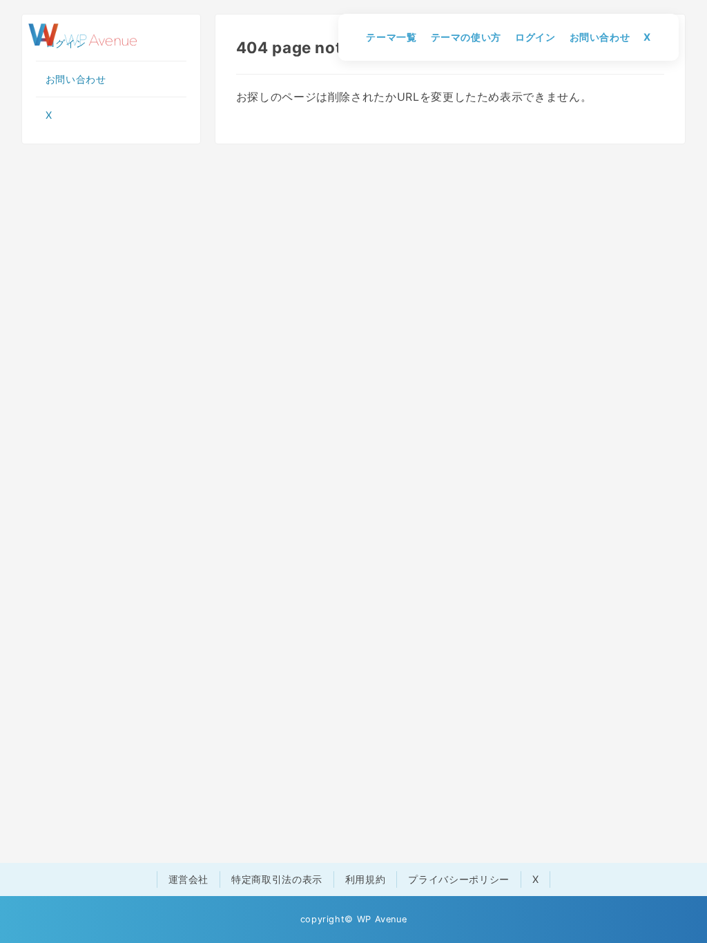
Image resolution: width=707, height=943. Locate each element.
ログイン (535, 37)
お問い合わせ (600, 37)
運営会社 (188, 879)
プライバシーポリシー (458, 879)
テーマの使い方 (466, 37)
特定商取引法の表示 (276, 879)
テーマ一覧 (391, 37)
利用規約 (365, 879)
